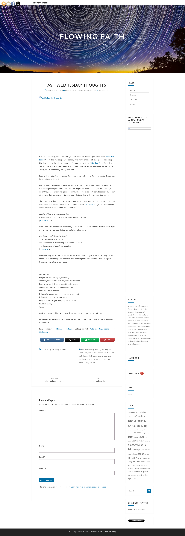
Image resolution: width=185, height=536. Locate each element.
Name (42, 446)
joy (145, 454)
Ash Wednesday (87, 349)
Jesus (140, 453)
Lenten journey (104, 356)
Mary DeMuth (146, 461)
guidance (147, 449)
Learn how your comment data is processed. (89, 487)
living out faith (134, 461)
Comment (43, 410)
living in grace (145, 458)
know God (87, 356)
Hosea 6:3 (44, 249)
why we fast (91, 362)
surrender (132, 475)
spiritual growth (142, 472)
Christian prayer (132, 430)
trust (135, 479)
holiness (130, 454)
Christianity (46, 349)
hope (135, 454)
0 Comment (104, 90)
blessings (131, 412)
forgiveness (137, 437)
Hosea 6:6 (44, 220)
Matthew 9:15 (96, 163)
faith (130, 436)
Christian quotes (141, 430)
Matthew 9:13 (91, 204)
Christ (136, 412)
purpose (130, 468)
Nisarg (113, 532)
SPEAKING (133, 99)
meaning (130, 465)
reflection (136, 468)
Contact (133, 95)
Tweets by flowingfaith (136, 509)
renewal (142, 468)
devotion (137, 433)
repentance (147, 468)
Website (42, 468)
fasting (98, 349)
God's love (136, 441)
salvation (132, 471)
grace (131, 445)
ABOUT (132, 90)
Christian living (138, 426)
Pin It (130, 394)
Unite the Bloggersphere (99, 329)
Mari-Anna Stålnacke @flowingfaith (80, 90)
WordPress (97, 532)
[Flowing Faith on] (136, 376)
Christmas (131, 433)
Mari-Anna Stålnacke (64, 329)
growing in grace (139, 450)
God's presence (145, 441)
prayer (146, 465)
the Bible (138, 475)
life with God (133, 458)
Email (42, 457)
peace (141, 465)
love (141, 462)
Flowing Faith (40, 2)
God (142, 436)
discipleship (145, 433)
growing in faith (59, 349)
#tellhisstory (44, 332)
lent (95, 356)
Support (133, 104)
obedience (136, 465)
